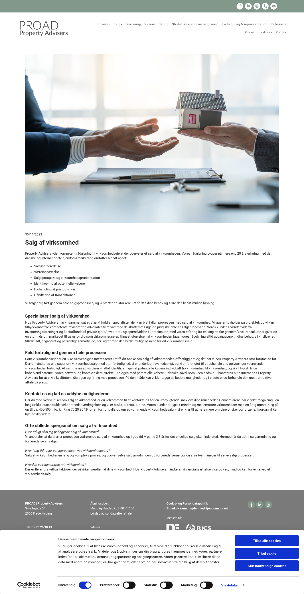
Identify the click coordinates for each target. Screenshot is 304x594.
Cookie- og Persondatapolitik (187, 503)
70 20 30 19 (44, 527)
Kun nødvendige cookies (267, 566)
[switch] (129, 585)
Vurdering (133, 24)
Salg (117, 24)
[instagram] (256, 6)
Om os (250, 32)
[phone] (265, 6)
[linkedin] (248, 6)
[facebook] (240, 6)
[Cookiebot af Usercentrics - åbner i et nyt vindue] (28, 585)
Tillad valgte (266, 553)
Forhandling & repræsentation (244, 24)
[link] (103, 24)
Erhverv (102, 24)
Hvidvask (265, 32)
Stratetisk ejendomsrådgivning (195, 24)
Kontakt (282, 32)
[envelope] (273, 6)
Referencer (279, 24)
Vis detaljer (230, 585)
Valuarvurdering (156, 24)
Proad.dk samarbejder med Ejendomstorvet (197, 508)
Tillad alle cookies (267, 541)
